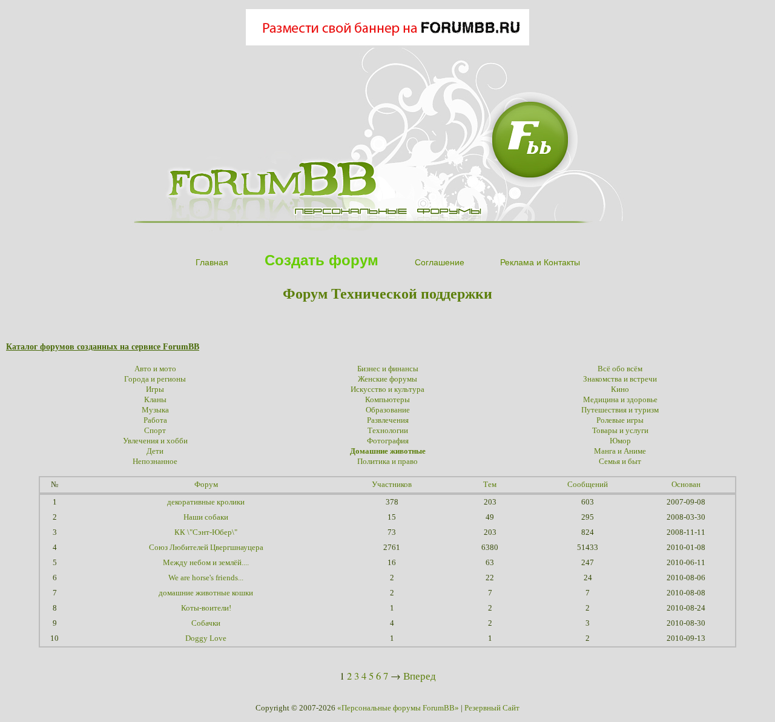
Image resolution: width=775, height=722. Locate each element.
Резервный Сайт (491, 708)
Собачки (205, 623)
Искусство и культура (387, 389)
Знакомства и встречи (620, 379)
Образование (388, 410)
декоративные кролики (206, 502)
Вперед (419, 676)
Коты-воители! (206, 608)
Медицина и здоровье (620, 400)
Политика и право (387, 461)
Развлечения (388, 420)
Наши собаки (205, 517)
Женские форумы (387, 379)
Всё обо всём (620, 369)
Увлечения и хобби (155, 441)
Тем (489, 484)
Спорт (155, 430)
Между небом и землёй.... (206, 562)
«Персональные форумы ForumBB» (398, 708)
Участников (392, 484)
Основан (686, 484)
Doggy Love (205, 638)
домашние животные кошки (206, 593)
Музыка (155, 410)
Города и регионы (155, 379)
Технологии (388, 430)
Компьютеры (387, 400)
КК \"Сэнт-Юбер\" (205, 532)
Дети (155, 451)
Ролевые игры (620, 420)
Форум (206, 484)
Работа (155, 420)
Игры (155, 389)
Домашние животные (388, 451)
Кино (620, 389)
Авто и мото (155, 369)
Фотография (388, 441)
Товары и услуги (620, 430)
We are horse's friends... (205, 578)
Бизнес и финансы (387, 369)
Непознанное (155, 461)
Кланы (155, 400)
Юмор (620, 441)
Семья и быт (620, 461)
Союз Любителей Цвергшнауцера (206, 547)
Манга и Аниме (620, 451)
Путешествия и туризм (620, 410)
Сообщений (587, 484)
